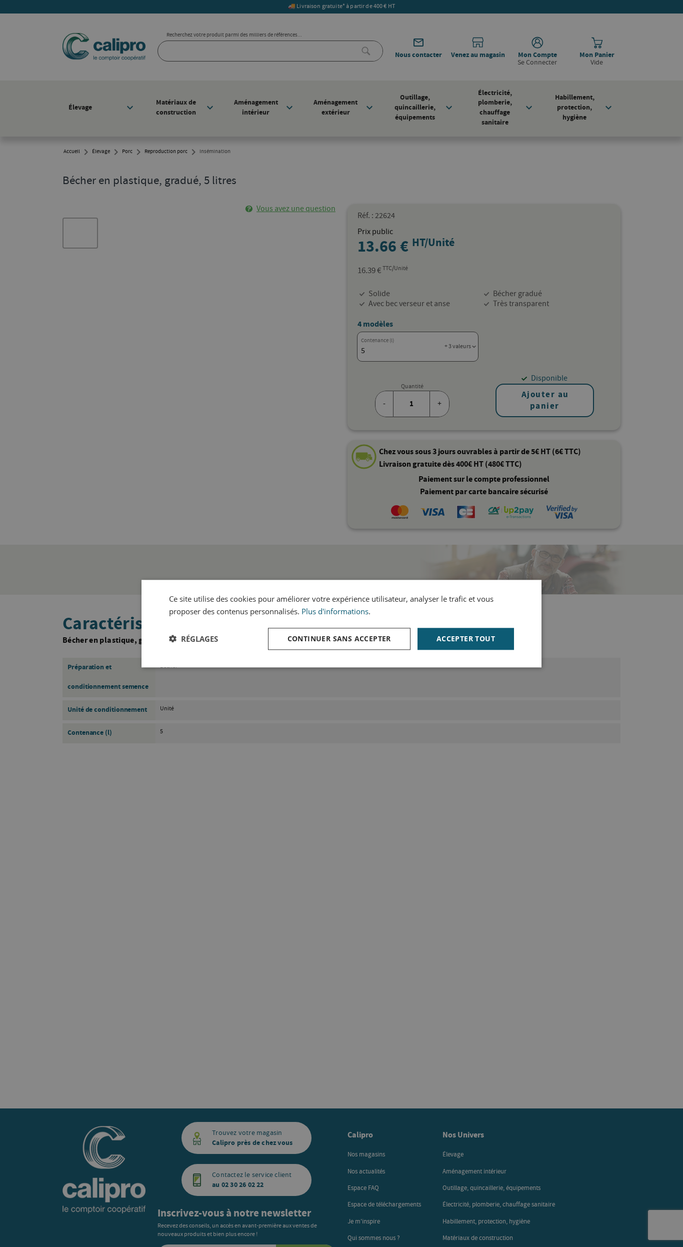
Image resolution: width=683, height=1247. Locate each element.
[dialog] (342, 623)
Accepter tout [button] (465, 638)
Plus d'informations (335, 611)
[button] (193, 638)
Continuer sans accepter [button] (339, 638)
